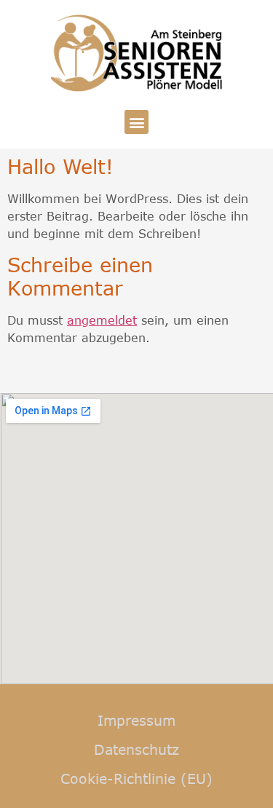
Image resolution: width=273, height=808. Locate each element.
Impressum (136, 720)
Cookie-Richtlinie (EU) (136, 778)
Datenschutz (136, 749)
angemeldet (102, 320)
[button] (136, 122)
